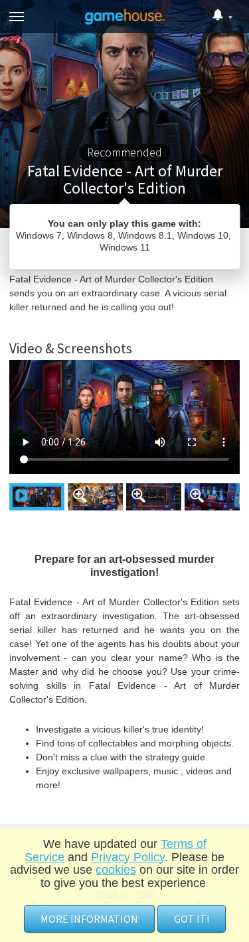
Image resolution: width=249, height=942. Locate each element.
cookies (116, 869)
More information (89, 918)
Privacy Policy (128, 857)
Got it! (191, 918)
